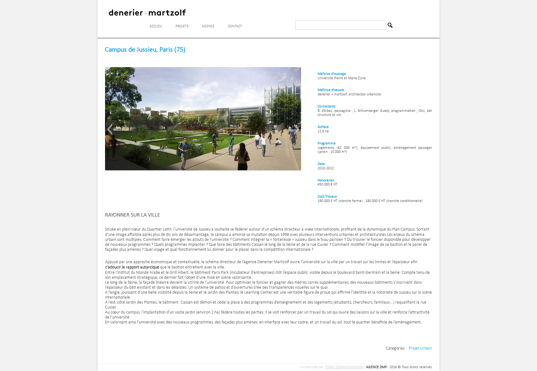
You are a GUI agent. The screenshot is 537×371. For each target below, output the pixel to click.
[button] (109, 129)
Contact (235, 26)
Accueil (155, 26)
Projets (182, 26)
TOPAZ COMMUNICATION (344, 367)
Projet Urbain (420, 348)
